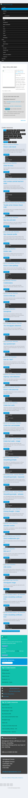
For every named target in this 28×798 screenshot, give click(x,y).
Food (4, 20)
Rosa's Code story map (7, 707)
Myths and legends (6, 24)
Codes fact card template (11, 425)
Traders (4, 35)
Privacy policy (15, 777)
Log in (7, 108)
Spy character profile (10, 234)
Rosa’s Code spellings (10, 265)
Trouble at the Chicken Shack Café (9, 725)
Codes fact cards (9, 405)
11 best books (7, 15)
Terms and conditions (7, 54)
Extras (3, 39)
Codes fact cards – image (11, 441)
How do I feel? (8, 359)
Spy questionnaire (9, 344)
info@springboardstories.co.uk (11, 771)
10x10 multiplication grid (11, 538)
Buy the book (4, 655)
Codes (4, 18)
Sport (4, 33)
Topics (3, 8)
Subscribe (4, 58)
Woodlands (5, 37)
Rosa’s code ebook (9, 147)
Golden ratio (7, 251)
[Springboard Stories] (6, 4)
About (3, 45)
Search (4, 52)
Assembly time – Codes (7, 682)
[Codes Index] (4, 637)
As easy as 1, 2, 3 (6, 679)
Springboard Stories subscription (14, 101)
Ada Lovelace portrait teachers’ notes (10, 716)
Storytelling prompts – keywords (13, 477)
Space (4, 31)
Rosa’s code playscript (10, 389)
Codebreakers (8, 283)
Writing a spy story (6, 673)
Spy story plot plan (9, 220)
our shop (17, 651)
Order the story (8, 165)
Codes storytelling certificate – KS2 (9, 728)
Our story (4, 48)
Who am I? (7, 551)
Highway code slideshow (11, 377)
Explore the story (5, 676)
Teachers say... (6, 50)
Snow (4, 28)
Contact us (5, 56)
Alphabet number (9, 525)
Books (4, 13)
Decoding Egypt (5, 670)
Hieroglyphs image (9, 582)
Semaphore (7, 311)
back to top (23, 120)
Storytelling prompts (10, 460)
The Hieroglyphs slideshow (12, 326)
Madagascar (5, 22)
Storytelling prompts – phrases (13, 494)
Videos (4, 41)
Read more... (4, 646)
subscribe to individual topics (15, 106)
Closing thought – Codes (11, 511)
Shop (3, 60)
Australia (4, 11)
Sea (4, 26)
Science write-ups (9, 296)
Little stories (7, 567)
